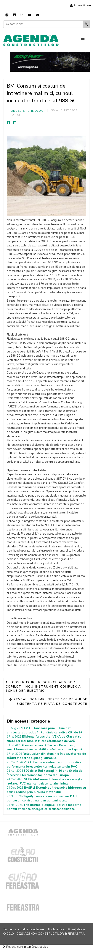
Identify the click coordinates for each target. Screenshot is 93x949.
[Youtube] (29, 15)
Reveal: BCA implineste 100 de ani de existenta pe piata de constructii (49, 701)
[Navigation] (85, 40)
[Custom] (22, 15)
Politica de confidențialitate (66, 929)
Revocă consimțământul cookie (26, 947)
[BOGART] (50, 62)
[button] (80, 5)
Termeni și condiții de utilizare (23, 929)
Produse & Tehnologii (26, 111)
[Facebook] (6, 15)
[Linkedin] (14, 15)
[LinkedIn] (14, 122)
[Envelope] (37, 15)
